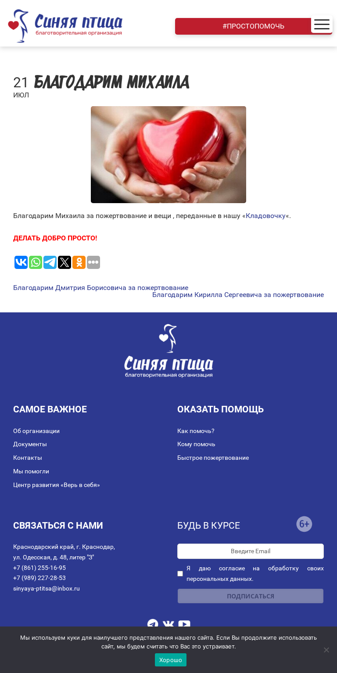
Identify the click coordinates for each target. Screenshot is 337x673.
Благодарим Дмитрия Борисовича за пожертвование (100, 287)
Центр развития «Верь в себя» (56, 484)
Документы (30, 443)
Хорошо (171, 659)
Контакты (27, 457)
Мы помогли (31, 471)
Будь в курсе (208, 525)
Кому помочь (196, 443)
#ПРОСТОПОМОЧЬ (253, 26)
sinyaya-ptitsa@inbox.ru (46, 588)
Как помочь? (196, 430)
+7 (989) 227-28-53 (39, 577)
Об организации (36, 430)
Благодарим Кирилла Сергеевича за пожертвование (238, 294)
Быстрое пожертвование (213, 457)
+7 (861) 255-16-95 (39, 567)
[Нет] (326, 649)
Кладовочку (266, 215)
